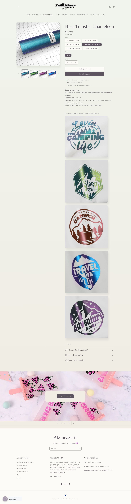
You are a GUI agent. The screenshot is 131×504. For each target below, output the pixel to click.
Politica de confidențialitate (25, 462)
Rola (68, 55)
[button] (18, 7)
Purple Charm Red (91, 48)
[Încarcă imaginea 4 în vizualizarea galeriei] (52, 74)
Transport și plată (22, 465)
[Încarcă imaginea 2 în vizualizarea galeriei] (34, 74)
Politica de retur (21, 468)
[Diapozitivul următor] (69, 423)
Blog (17, 474)
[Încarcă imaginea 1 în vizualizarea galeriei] (25, 74)
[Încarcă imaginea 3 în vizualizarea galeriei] (43, 74)
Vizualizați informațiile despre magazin (79, 85)
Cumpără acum (84, 74)
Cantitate (67, 59)
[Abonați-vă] (79, 448)
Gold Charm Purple (90, 40)
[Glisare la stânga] (18, 74)
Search (18, 478)
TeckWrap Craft (60, 498)
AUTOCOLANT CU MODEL (65, 396)
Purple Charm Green (73, 48)
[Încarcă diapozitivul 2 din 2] (64, 423)
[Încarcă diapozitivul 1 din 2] (62, 423)
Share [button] (69, 344)
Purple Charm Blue (73, 44)
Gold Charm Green (73, 40)
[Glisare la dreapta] (59, 74)
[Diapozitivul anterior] (58, 423)
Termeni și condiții (22, 471)
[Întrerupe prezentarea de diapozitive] (73, 423)
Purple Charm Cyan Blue (92, 44)
